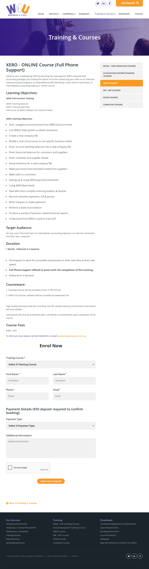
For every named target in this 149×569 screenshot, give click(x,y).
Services (53, 13)
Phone (10, 389)
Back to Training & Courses (23, 503)
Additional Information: (19, 435)
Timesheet (104, 539)
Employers (84, 13)
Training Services (13, 535)
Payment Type (14, 419)
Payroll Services (12, 539)
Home (41, 13)
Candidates (68, 13)
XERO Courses (110, 83)
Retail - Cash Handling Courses (119, 66)
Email (57, 389)
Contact (139, 13)
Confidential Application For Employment (118, 524)
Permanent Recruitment (16, 524)
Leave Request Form (109, 527)
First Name (13, 374)
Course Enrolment (108, 535)
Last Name (60, 374)
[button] (51, 364)
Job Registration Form (109, 531)
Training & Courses (104, 13)
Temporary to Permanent (17, 531)
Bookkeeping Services (15, 542)
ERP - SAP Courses (111, 90)
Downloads (124, 13)
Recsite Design (60, 556)
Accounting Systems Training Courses (118, 74)
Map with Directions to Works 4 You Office (118, 542)
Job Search (128, 3)
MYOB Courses (110, 97)
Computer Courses (113, 104)
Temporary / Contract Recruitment (21, 527)
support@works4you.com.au (71, 336)
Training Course (15, 357)
